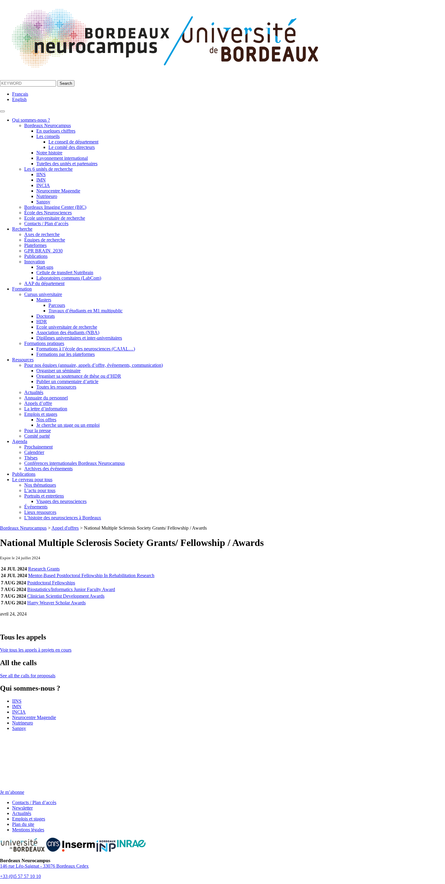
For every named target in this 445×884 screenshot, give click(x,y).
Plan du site (23, 824)
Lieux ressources (40, 512)
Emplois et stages (40, 414)
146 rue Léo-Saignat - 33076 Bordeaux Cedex (44, 866)
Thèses (31, 457)
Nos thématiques (40, 485)
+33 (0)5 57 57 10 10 (20, 876)
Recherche (22, 229)
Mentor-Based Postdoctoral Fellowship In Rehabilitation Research (91, 575)
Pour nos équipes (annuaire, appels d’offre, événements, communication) (93, 365)
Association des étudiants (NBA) (67, 332)
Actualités (33, 392)
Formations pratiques (44, 343)
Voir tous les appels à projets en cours (35, 649)
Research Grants (44, 568)
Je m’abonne (12, 792)
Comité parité (37, 436)
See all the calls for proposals (27, 675)
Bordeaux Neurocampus (47, 125)
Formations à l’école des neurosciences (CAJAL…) (85, 348)
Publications (36, 256)
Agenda (19, 441)
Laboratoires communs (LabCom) (68, 278)
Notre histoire (49, 152)
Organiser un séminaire (58, 370)
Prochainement (38, 446)
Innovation (34, 261)
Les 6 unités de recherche (48, 169)
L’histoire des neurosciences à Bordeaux (62, 517)
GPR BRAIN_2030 (43, 250)
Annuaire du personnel (46, 397)
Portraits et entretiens (44, 495)
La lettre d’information (45, 408)
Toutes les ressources (56, 386)
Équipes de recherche (44, 239)
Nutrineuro (46, 196)
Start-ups (44, 267)
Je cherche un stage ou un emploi (68, 425)
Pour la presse (37, 430)
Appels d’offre (38, 403)
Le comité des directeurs (71, 147)
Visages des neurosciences (61, 501)
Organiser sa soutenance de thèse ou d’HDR (78, 376)
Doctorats (45, 316)
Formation (22, 288)
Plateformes (35, 245)
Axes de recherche (42, 234)
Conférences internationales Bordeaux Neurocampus (74, 463)
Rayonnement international (62, 158)
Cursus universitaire (43, 294)
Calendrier (34, 452)
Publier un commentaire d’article (67, 381)
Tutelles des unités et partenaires (66, 163)
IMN (41, 179)
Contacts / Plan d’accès (46, 223)
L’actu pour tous (39, 490)
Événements (36, 506)
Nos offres (46, 419)
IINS (41, 174)
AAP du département (44, 283)
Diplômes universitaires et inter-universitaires (79, 337)
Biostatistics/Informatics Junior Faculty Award (71, 589)
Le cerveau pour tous (32, 479)
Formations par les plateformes (65, 354)
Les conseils (48, 136)
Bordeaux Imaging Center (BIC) (55, 207)
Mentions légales (28, 829)
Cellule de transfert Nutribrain (64, 272)
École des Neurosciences (48, 212)
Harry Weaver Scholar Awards (56, 602)
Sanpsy (43, 201)
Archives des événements (48, 468)
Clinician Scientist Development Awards (65, 596)
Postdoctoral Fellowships (51, 582)
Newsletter (22, 807)
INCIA (43, 185)
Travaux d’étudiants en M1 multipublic (85, 310)
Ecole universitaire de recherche (54, 218)
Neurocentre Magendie (58, 190)
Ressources (23, 359)
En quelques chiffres (55, 130)
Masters (43, 299)
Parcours (56, 305)
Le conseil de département (73, 141)
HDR (41, 321)
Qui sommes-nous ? (31, 120)
